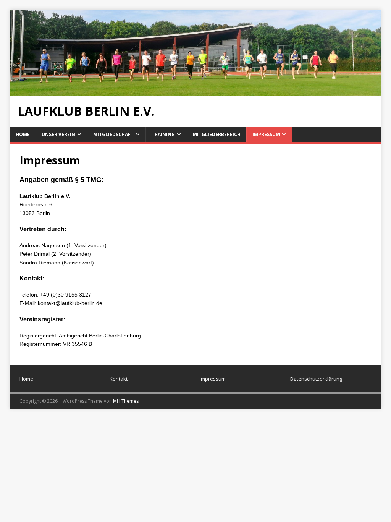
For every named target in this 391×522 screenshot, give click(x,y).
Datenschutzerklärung (316, 378)
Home (23, 134)
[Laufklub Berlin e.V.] (195, 91)
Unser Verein (58, 134)
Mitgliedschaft (113, 134)
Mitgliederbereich (217, 134)
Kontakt (119, 378)
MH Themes (126, 401)
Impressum (266, 134)
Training (163, 134)
